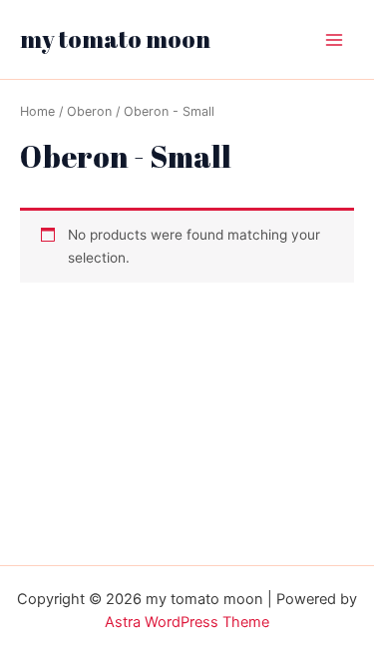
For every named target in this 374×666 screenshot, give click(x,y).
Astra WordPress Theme (187, 622)
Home (37, 111)
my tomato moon (115, 39)
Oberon (89, 111)
